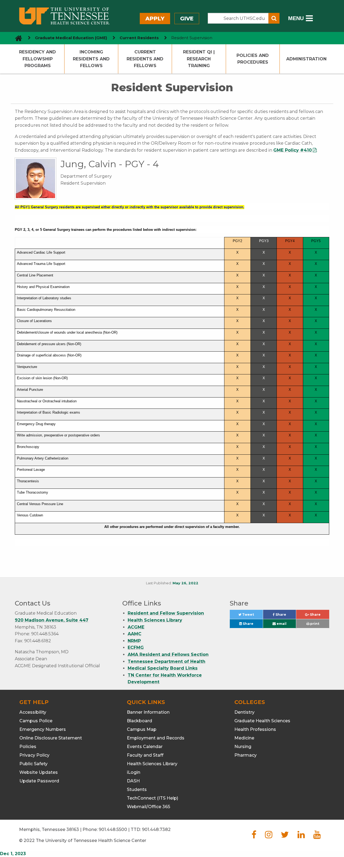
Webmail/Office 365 (148, 806)
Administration (306, 58)
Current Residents (139, 37)
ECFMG (136, 647)
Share (285, 615)
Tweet (252, 615)
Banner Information (148, 712)
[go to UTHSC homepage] (16, 38)
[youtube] (317, 836)
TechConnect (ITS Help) (152, 798)
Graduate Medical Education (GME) (71, 37)
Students (137, 789)
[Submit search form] (274, 18)
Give (187, 18)
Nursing (242, 746)
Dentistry (244, 712)
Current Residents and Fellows (145, 58)
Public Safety (33, 763)
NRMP (134, 640)
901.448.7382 (156, 829)
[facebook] (254, 836)
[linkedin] (301, 836)
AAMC (134, 633)
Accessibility (32, 712)
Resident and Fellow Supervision (166, 613)
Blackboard (139, 720)
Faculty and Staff (145, 755)
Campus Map (141, 729)
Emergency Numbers (42, 729)
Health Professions (255, 729)
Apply (154, 18)
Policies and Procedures (252, 59)
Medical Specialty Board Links (163, 668)
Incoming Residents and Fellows (91, 58)
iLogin (133, 772)
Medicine (244, 738)
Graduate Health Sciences (262, 720)
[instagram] (269, 836)
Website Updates (38, 772)
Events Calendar (145, 746)
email (281, 624)
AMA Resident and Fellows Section (168, 654)
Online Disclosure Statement (50, 738)
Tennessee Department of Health (166, 661)
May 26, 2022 (185, 583)
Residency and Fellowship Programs (37, 58)
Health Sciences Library (155, 620)
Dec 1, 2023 (13, 853)
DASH (133, 780)
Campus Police (35, 720)
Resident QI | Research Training (199, 58)
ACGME (136, 627)
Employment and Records (155, 738)
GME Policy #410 (292, 150)
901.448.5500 (113, 829)
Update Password (39, 780)
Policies (27, 746)
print (314, 624)
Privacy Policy (34, 755)
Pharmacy (245, 755)
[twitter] (285, 836)
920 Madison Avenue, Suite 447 (51, 620)
